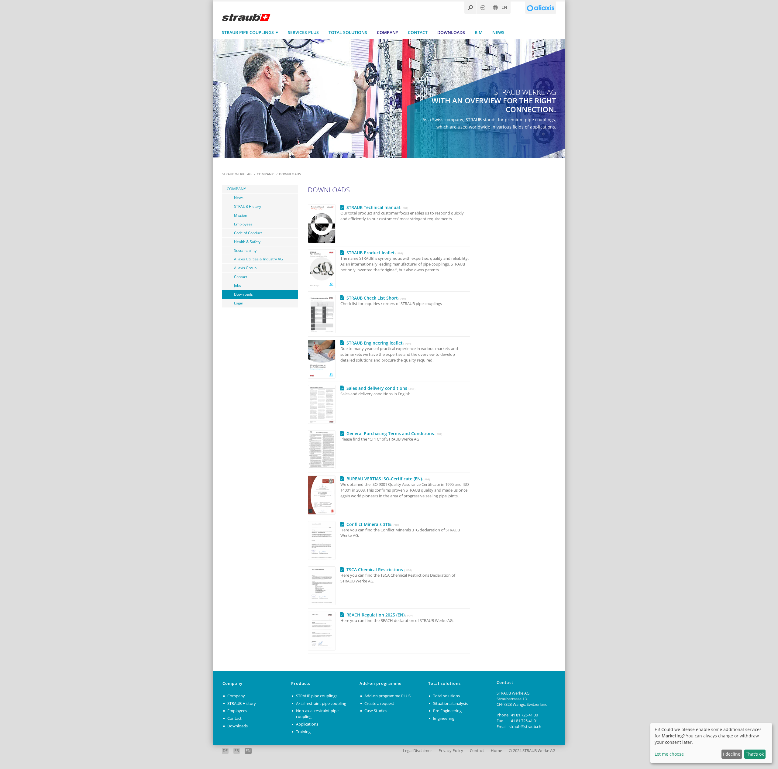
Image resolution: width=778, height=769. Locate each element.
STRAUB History (247, 206)
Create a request (379, 703)
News (498, 32)
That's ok (755, 754)
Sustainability (245, 250)
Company (387, 32)
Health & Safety (247, 241)
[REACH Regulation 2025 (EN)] (324, 631)
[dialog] (711, 743)
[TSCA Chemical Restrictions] (324, 585)
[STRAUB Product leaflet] (324, 268)
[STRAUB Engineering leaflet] (324, 359)
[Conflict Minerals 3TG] (324, 540)
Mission (240, 215)
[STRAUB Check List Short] (324, 314)
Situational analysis (450, 703)
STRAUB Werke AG (237, 174)
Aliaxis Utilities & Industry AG (258, 258)
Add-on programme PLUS (387, 696)
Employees (243, 223)
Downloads (451, 32)
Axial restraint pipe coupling (321, 703)
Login (238, 302)
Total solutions (348, 32)
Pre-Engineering (447, 710)
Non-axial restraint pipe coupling (317, 713)
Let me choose (669, 754)
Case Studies (375, 710)
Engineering (443, 718)
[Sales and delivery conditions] (324, 404)
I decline (731, 754)
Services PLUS (303, 32)
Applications (307, 724)
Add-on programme (380, 683)
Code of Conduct (248, 232)
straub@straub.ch (525, 726)
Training (303, 731)
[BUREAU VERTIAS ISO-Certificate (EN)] (324, 494)
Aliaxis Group (245, 267)
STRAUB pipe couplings (248, 32)
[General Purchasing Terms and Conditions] (324, 449)
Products (300, 683)
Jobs (237, 285)
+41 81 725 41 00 (523, 715)
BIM (479, 32)
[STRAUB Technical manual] (324, 223)
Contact (418, 32)
